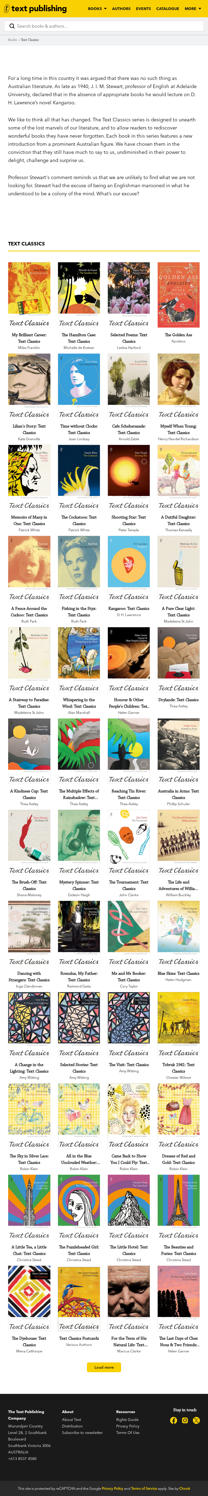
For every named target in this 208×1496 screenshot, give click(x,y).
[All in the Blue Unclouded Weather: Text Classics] (79, 1116)
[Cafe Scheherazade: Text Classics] (129, 386)
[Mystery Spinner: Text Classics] (79, 842)
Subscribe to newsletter (82, 1432)
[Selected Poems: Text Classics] (129, 295)
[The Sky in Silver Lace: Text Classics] (29, 1116)
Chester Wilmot (178, 1077)
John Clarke (128, 895)
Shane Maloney (29, 895)
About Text (71, 1419)
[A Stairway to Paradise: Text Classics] (29, 659)
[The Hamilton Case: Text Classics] (79, 295)
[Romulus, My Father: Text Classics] (79, 933)
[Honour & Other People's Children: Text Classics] (129, 659)
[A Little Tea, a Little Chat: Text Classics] (29, 1207)
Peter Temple (129, 530)
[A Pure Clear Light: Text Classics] (179, 568)
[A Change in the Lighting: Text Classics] (29, 1024)
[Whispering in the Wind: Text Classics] (79, 659)
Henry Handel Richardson (178, 439)
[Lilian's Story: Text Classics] (29, 386)
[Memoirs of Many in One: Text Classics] (29, 477)
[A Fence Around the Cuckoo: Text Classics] (29, 568)
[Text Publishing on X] (196, 1420)
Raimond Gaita (79, 986)
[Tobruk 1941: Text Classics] (179, 1024)
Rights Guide (127, 1419)
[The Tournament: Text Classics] (129, 842)
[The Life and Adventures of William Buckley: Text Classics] (179, 842)
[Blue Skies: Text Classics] (179, 933)
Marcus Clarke (129, 1351)
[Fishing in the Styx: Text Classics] (79, 568)
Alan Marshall (79, 712)
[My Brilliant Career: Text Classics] (29, 295)
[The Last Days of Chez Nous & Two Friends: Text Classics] (179, 1298)
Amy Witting (29, 1077)
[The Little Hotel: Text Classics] (129, 1207)
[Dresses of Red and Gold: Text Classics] (179, 1116)
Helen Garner (128, 712)
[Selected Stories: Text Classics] (79, 1024)
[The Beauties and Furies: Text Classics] (179, 1207)
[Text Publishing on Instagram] (184, 1420)
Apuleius (178, 341)
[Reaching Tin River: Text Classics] (129, 751)
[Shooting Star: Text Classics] (129, 477)
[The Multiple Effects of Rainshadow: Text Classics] (79, 751)
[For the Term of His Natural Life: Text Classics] (129, 1298)
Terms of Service (144, 1488)
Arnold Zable (129, 439)
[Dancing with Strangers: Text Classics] (29, 933)
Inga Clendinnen (29, 986)
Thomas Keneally (178, 530)
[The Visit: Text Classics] (129, 1024)
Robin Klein (29, 1169)
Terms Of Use (127, 1432)
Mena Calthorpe (29, 1351)
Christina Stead (29, 1260)
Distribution (72, 1426)
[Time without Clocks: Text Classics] (79, 386)
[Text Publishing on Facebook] (173, 1420)
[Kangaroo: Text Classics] (129, 568)
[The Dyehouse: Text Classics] (29, 1298)
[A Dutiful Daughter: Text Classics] (179, 477)
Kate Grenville (29, 439)
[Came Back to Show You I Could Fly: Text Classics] (129, 1116)
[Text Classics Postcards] (79, 1299)
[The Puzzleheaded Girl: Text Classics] (79, 1207)
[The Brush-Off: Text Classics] (29, 842)
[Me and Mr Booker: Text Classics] (129, 933)
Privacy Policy (127, 1426)
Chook (184, 1488)
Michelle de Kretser (79, 347)
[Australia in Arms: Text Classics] (179, 751)
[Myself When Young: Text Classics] (179, 386)
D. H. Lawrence (129, 615)
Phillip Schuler (178, 804)
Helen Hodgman (178, 979)
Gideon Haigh (79, 895)
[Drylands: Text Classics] (179, 659)
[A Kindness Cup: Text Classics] (29, 751)
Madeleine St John (178, 621)
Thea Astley (179, 706)
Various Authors (79, 1344)
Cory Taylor (129, 986)
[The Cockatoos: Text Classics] (79, 477)
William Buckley (178, 895)
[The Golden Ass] (179, 295)
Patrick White (29, 530)
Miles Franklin (29, 347)
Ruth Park (29, 621)
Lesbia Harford (129, 347)
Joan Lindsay (79, 439)
